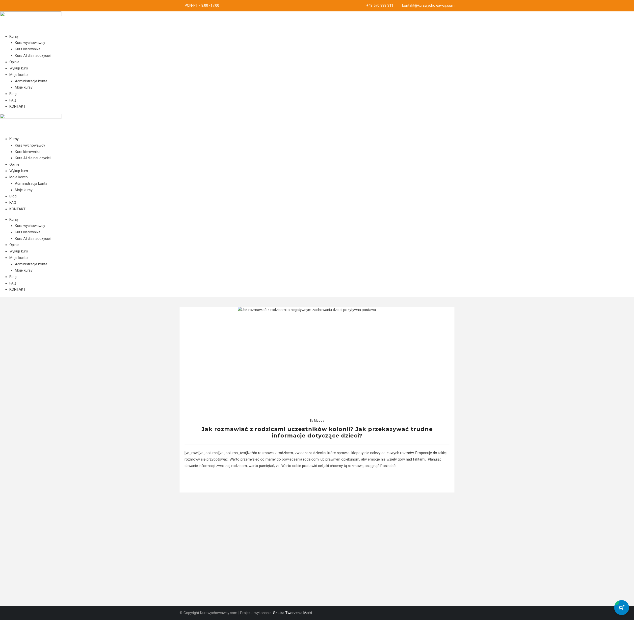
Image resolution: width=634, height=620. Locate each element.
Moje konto (18, 74)
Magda (319, 420)
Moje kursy (23, 87)
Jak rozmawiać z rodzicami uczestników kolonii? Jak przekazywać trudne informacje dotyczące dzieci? (317, 432)
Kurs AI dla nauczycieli (33, 55)
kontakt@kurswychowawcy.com (428, 5)
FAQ (12, 100)
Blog (13, 94)
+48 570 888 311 (379, 5)
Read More (317, 480)
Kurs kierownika (27, 49)
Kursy (14, 36)
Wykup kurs (18, 68)
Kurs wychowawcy (30, 42)
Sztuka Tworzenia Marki (292, 613)
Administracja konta (31, 81)
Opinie (14, 62)
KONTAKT (17, 106)
